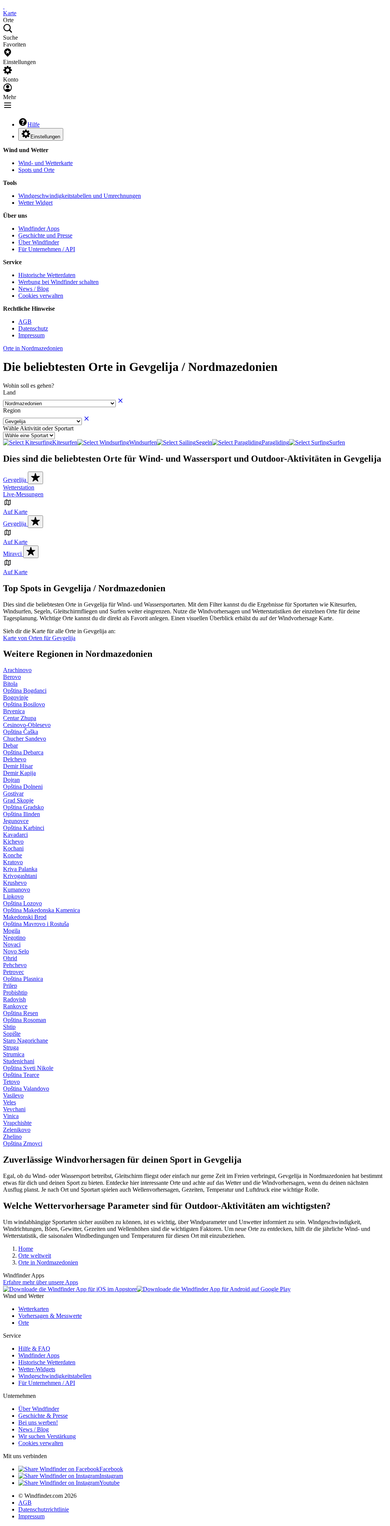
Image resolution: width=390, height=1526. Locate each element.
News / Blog (33, 289)
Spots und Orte (36, 170)
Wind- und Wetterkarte (45, 163)
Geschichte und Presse (45, 235)
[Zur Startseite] (4, 6)
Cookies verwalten (40, 295)
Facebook (111, 1469)
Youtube (109, 1482)
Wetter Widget (35, 202)
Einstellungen (45, 137)
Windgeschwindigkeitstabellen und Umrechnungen (79, 196)
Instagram (111, 1476)
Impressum (31, 335)
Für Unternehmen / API (46, 249)
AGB (25, 321)
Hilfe (33, 124)
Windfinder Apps (38, 228)
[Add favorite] (35, 478)
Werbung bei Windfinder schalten (58, 282)
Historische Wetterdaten (46, 275)
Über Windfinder (38, 242)
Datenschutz (33, 328)
